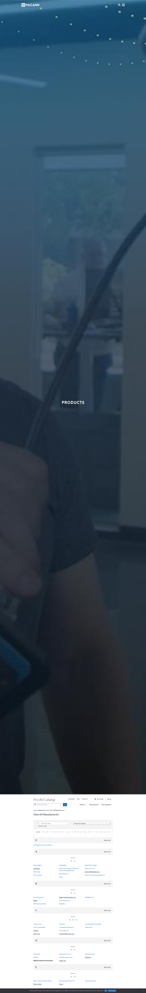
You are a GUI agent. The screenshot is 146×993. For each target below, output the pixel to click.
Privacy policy (112, 990)
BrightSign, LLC (89, 897)
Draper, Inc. (62, 960)
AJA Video (36, 868)
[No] (143, 990)
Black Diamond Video (39, 904)
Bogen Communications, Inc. (67, 897)
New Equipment (106, 804)
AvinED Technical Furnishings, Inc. (95, 875)
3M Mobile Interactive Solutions (43, 845)
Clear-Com (36, 934)
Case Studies (71, 799)
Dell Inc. (35, 957)
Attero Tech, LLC (90, 868)
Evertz (61, 984)
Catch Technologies (39, 927)
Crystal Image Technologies (93, 924)
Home (35, 810)
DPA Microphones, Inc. (66, 957)
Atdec (61, 877)
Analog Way (62, 865)
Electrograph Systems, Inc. (67, 981)
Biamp (35, 900)
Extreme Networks (90, 981)
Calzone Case (37, 924)
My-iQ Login (100, 799)
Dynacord (88, 957)
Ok (106, 990)
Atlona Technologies (91, 865)
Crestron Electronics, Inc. (66, 934)
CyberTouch (88, 927)
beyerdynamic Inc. (38, 897)
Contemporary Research (66, 927)
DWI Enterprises (90, 954)
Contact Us (85, 799)
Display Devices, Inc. (65, 954)
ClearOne (62, 924)
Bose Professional (64, 900)
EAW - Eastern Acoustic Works (42, 981)
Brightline (62, 904)
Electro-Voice (37, 984)
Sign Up (109, 799)
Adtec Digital (37, 865)
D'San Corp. (36, 954)
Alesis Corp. (36, 872)
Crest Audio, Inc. (64, 930)
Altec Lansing (37, 875)
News (78, 799)
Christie (35, 930)
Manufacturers (94, 804)
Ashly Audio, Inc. (64, 874)
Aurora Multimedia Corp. (92, 872)
